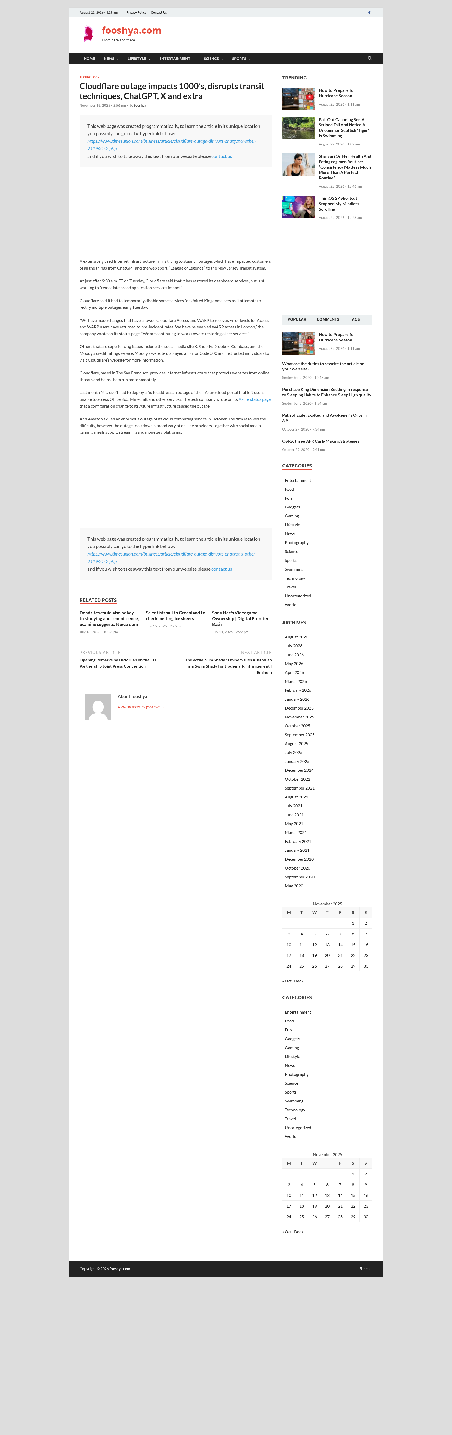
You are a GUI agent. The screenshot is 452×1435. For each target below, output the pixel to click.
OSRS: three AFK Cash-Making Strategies (320, 440)
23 (366, 955)
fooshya (140, 105)
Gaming (292, 515)
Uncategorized (298, 595)
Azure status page (255, 399)
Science (211, 58)
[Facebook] (369, 12)
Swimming (294, 569)
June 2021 (294, 814)
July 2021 (293, 805)
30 (366, 965)
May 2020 (294, 885)
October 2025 (297, 725)
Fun (288, 497)
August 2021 (296, 796)
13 (327, 944)
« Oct (287, 980)
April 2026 (294, 672)
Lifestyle (137, 58)
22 (353, 955)
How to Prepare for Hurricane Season (337, 93)
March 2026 (296, 681)
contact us (221, 156)
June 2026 (294, 654)
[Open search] (370, 59)
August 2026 (296, 636)
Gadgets (292, 506)
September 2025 (300, 734)
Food (289, 489)
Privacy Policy (136, 12)
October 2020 (297, 867)
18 (301, 955)
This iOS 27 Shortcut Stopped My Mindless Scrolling (339, 203)
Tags (355, 319)
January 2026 (297, 698)
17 (288, 955)
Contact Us (159, 12)
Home (89, 58)
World (290, 604)
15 (353, 944)
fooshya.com (131, 30)
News (109, 58)
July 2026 (293, 645)
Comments (328, 319)
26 (314, 965)
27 (327, 965)
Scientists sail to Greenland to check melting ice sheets (175, 615)
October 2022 (297, 778)
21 (340, 955)
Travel (290, 586)
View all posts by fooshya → (141, 706)
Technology (89, 77)
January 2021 (297, 850)
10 (288, 944)
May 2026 (294, 663)
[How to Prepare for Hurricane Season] (298, 90)
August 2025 (296, 743)
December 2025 (299, 707)
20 (327, 955)
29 (353, 965)
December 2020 (299, 858)
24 (288, 965)
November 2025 (299, 716)
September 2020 (300, 876)
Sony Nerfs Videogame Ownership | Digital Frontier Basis (240, 618)
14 (340, 944)
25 (301, 965)
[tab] (297, 320)
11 (301, 944)
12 (314, 944)
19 (314, 955)
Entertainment (174, 58)
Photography (297, 542)
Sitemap (365, 1268)
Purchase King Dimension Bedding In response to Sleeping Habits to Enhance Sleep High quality (326, 392)
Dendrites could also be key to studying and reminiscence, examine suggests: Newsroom (109, 618)
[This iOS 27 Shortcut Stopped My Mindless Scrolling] (298, 198)
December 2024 (299, 770)
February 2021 (298, 841)
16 (366, 944)
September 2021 (300, 787)
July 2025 (293, 752)
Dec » (299, 980)
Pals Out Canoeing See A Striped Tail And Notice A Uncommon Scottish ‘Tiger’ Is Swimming (344, 127)
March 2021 (296, 832)
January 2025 (297, 761)
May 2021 (294, 823)
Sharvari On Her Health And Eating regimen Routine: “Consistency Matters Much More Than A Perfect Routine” (345, 166)
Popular (296, 319)
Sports (239, 58)
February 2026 (298, 690)
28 (340, 965)
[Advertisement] (277, 34)
